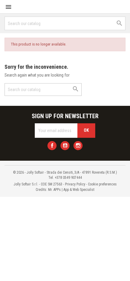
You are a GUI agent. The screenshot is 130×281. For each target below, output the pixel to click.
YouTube (65, 145)
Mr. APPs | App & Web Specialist (71, 190)
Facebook (52, 145)
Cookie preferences (102, 184)
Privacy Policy (75, 184)
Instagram (78, 145)
